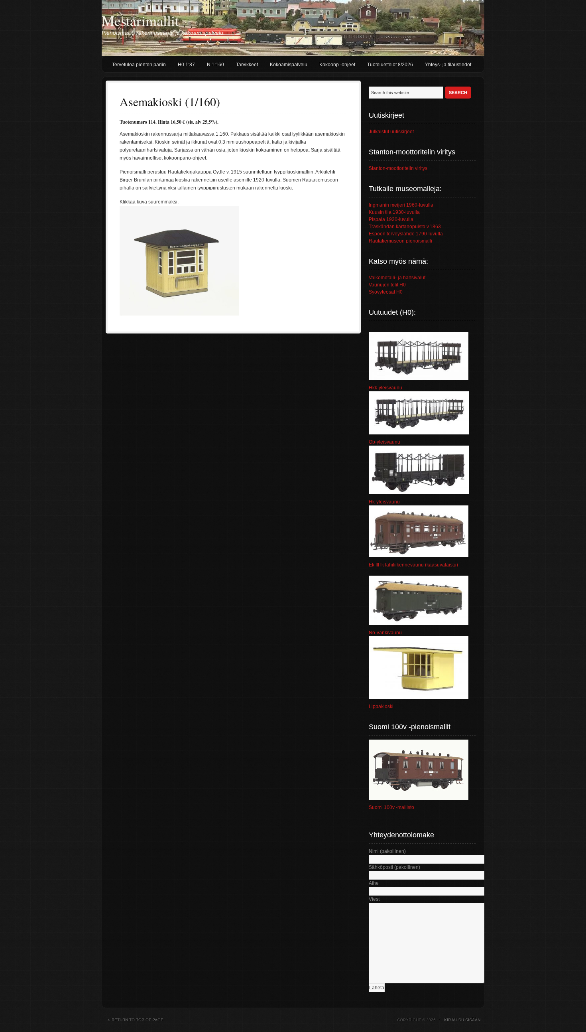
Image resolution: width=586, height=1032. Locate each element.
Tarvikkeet (247, 64)
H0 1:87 (186, 64)
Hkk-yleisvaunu (385, 388)
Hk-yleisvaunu (384, 502)
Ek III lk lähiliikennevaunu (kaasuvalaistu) (413, 565)
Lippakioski (381, 706)
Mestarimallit (140, 20)
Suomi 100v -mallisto (391, 807)
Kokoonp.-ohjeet (337, 64)
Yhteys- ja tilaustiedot (448, 64)
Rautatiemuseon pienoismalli (400, 241)
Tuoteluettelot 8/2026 (390, 64)
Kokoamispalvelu (288, 64)
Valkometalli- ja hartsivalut (397, 277)
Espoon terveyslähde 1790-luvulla (406, 234)
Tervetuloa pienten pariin (139, 64)
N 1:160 (215, 64)
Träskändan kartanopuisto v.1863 (405, 226)
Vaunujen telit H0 (387, 285)
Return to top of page (137, 1020)
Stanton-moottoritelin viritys (398, 168)
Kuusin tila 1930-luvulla (394, 212)
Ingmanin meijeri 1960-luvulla (401, 205)
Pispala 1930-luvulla (391, 219)
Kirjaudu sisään (462, 1020)
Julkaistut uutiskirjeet (391, 131)
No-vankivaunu (385, 632)
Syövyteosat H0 (386, 292)
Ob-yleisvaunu (384, 442)
